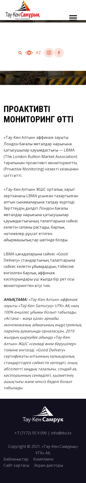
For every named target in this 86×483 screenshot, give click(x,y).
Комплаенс (43, 459)
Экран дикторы (48, 465)
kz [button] (38, 52)
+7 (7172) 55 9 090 (31, 433)
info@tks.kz (61, 433)
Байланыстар (16, 459)
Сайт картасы (16, 465)
